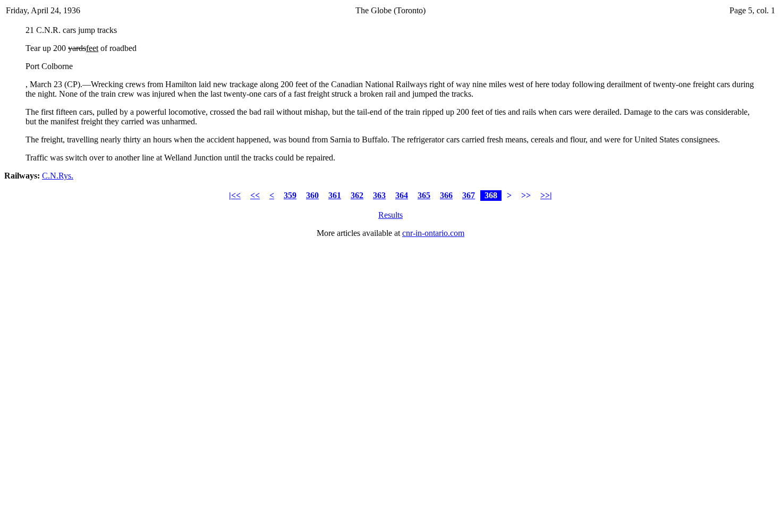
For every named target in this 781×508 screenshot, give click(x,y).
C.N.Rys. (57, 175)
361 (334, 195)
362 (357, 195)
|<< (235, 195)
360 (312, 195)
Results (390, 214)
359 (290, 195)
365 (424, 195)
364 (401, 195)
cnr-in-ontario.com (433, 233)
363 (379, 195)
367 (468, 195)
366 (446, 195)
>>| (546, 195)
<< (255, 195)
